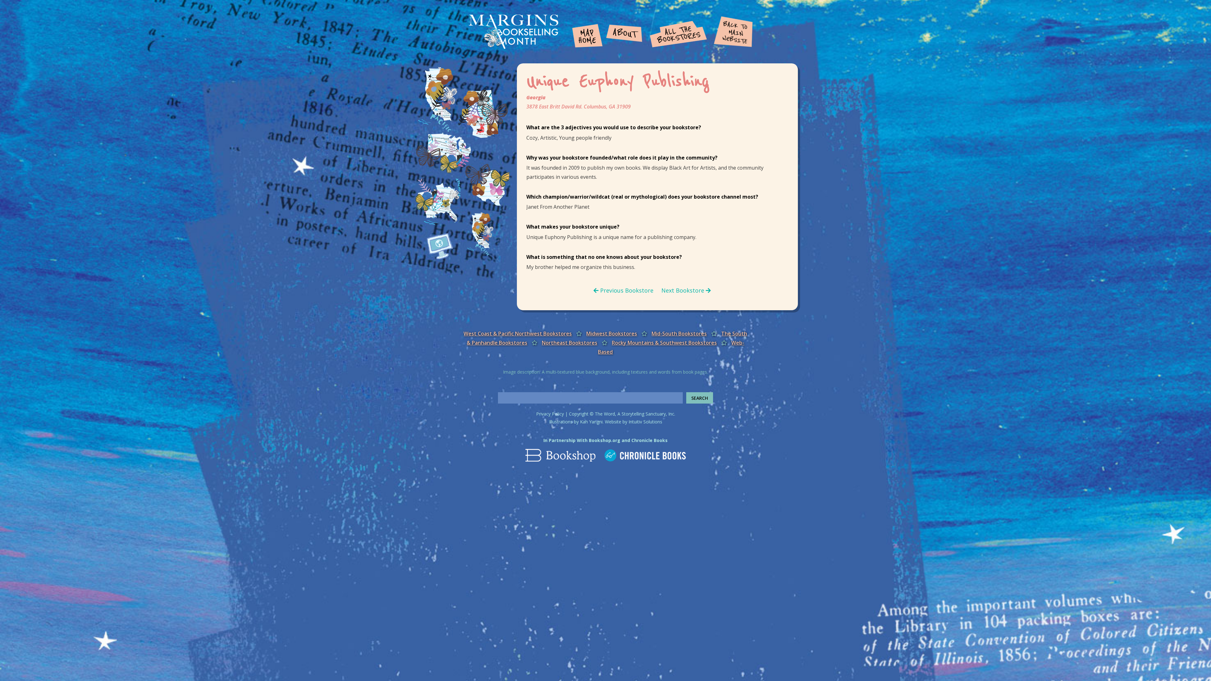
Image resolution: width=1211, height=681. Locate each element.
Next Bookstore (683, 290)
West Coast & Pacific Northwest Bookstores (518, 333)
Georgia (536, 97)
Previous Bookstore (626, 290)
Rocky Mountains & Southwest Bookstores (664, 342)
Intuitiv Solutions (645, 422)
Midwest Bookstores (611, 333)
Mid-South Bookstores (679, 333)
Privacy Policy (550, 414)
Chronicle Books (649, 440)
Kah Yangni (591, 422)
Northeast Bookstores (569, 342)
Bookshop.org (604, 440)
